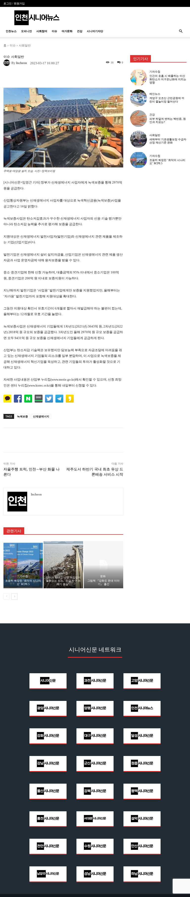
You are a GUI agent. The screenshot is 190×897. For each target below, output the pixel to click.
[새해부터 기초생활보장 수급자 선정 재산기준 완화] (138, 139)
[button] (181, 31)
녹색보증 (22, 416)
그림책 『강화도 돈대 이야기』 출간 (103, 582)
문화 (103, 576)
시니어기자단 (95, 31)
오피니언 (26, 31)
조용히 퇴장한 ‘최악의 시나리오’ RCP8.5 (23, 582)
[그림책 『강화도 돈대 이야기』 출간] (103, 564)
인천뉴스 (11, 31)
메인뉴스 (154, 94)
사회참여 (41, 31)
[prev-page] (6, 596)
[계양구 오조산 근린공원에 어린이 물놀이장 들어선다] (138, 97)
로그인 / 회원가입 (14, 3)
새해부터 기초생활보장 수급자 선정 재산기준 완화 (167, 141)
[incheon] (7, 63)
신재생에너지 (41, 416)
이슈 (54, 31)
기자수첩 (22, 576)
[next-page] (14, 596)
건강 (79, 31)
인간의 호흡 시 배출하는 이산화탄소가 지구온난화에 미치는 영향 (167, 79)
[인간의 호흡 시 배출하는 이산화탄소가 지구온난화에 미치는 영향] (138, 77)
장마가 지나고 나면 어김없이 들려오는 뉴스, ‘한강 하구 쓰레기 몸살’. (63, 580)
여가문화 (67, 31)
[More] (98, 77)
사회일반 (25, 45)
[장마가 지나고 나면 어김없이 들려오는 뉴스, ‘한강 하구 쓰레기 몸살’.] (63, 564)
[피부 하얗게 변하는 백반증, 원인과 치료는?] (138, 118)
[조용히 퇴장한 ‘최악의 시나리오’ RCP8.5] (23, 564)
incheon (21, 62)
